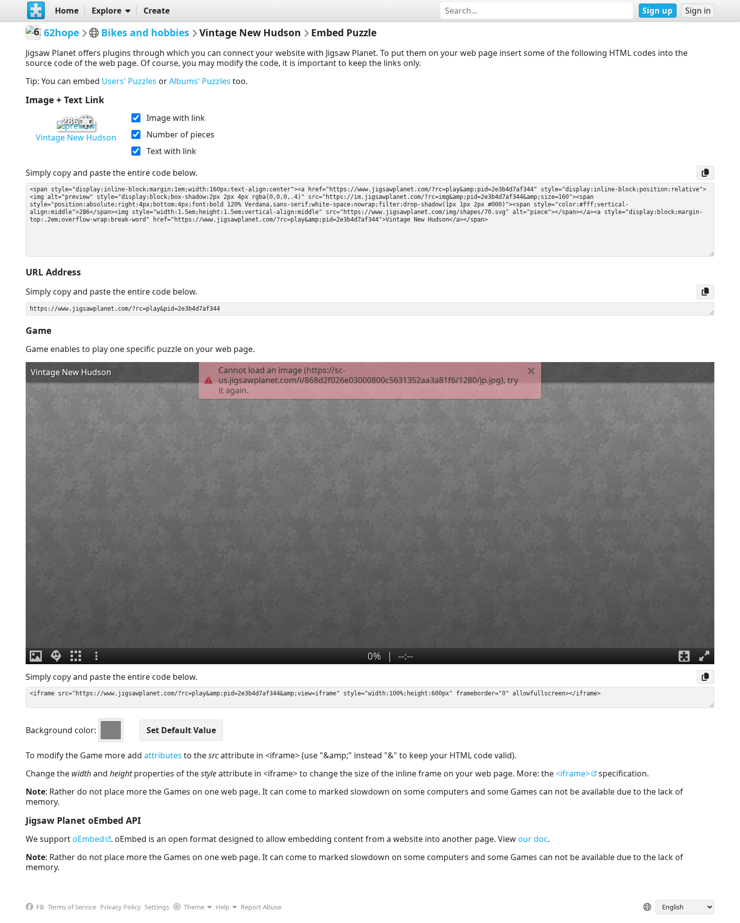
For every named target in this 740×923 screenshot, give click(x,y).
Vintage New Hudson (76, 137)
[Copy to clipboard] (705, 173)
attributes (163, 755)
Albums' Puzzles (200, 81)
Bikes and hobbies (145, 32)
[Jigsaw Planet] (36, 10)
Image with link (175, 117)
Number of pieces (180, 134)
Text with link (171, 151)
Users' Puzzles (129, 81)
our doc (533, 838)
